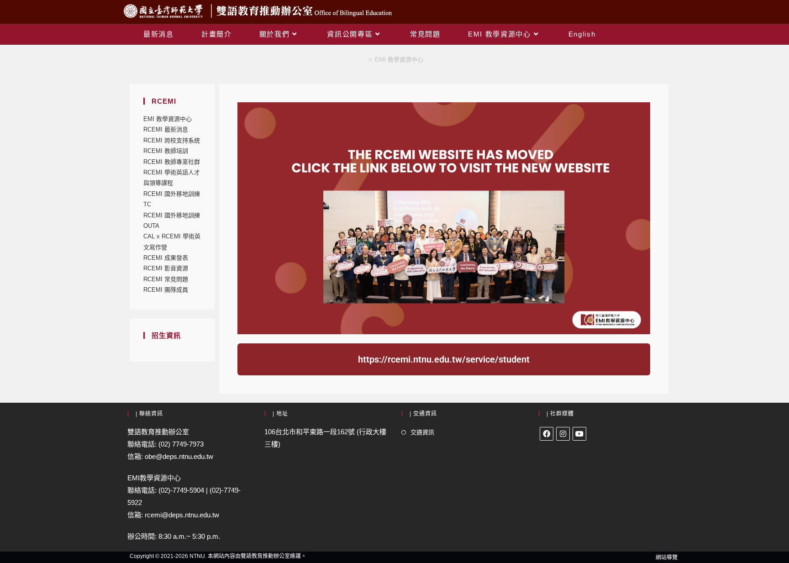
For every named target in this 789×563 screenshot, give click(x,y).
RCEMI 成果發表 (165, 257)
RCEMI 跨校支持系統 (171, 140)
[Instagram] (563, 434)
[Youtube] (579, 434)
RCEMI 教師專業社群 (171, 161)
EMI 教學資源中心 (399, 59)
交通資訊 (422, 432)
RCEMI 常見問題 (165, 279)
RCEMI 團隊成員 (165, 289)
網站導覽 (667, 557)
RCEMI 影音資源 (165, 268)
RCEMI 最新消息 (165, 129)
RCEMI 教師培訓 (165, 150)
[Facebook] (546, 434)
